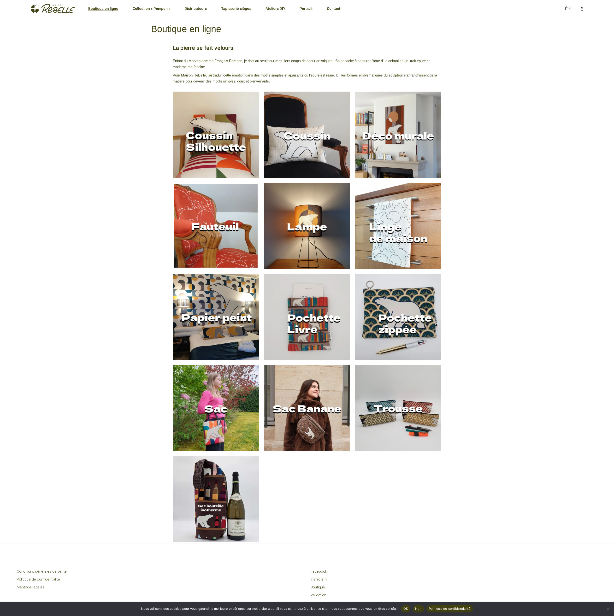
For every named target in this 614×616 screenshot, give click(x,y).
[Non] (608, 608)
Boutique (318, 587)
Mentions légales (30, 587)
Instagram (319, 579)
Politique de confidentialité (38, 579)
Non (418, 608)
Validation (318, 595)
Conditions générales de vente (42, 571)
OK (405, 608)
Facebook (319, 571)
